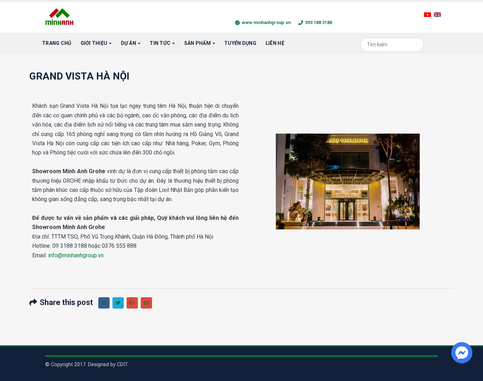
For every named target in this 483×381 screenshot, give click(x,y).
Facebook (104, 303)
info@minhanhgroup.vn (76, 255)
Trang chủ (56, 43)
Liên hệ (275, 43)
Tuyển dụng (240, 43)
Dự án (128, 43)
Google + (132, 303)
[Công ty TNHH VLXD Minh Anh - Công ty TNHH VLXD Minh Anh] (60, 17)
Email (146, 303)
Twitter (118, 303)
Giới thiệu (94, 43)
